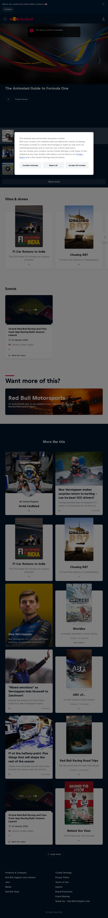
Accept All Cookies (77, 165)
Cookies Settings (30, 165)
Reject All (53, 165)
